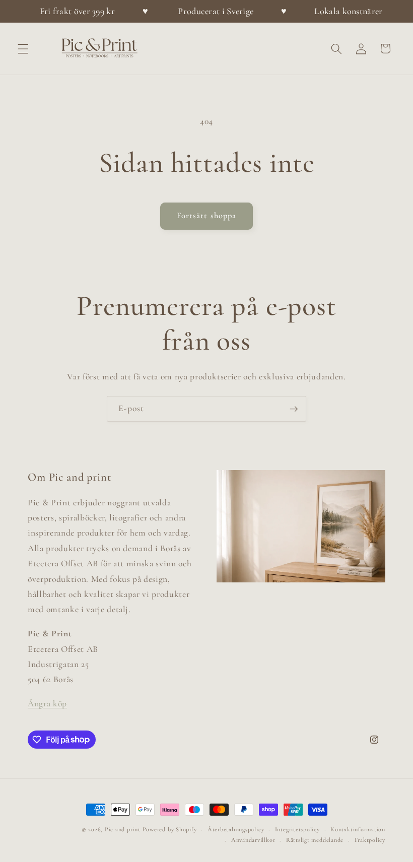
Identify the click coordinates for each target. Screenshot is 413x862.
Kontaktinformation (357, 829)
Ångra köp (47, 703)
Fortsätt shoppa (207, 216)
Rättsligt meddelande (314, 839)
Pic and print (123, 829)
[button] (23, 48)
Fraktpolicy (370, 839)
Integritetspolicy (297, 829)
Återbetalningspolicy (236, 829)
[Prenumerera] (294, 409)
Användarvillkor (253, 839)
